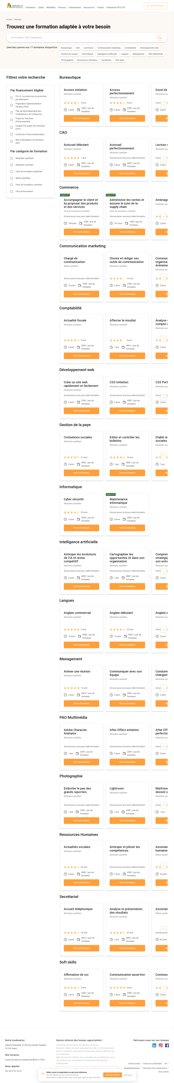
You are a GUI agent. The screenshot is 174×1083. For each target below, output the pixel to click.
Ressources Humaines (87, 60)
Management (138, 54)
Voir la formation (82, 118)
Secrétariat (106, 60)
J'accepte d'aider (112, 1075)
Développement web (149, 48)
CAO (78, 48)
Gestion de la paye (69, 54)
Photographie (67, 60)
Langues (125, 54)
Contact (100, 7)
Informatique (87, 54)
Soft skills (119, 60)
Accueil (9, 19)
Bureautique (66, 48)
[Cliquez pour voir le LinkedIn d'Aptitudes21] (154, 1045)
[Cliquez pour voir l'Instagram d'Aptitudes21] (161, 1045)
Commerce (88, 48)
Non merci (128, 1075)
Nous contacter (163, 1071)
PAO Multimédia (155, 54)
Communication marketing (109, 48)
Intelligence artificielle (107, 54)
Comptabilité (130, 48)
